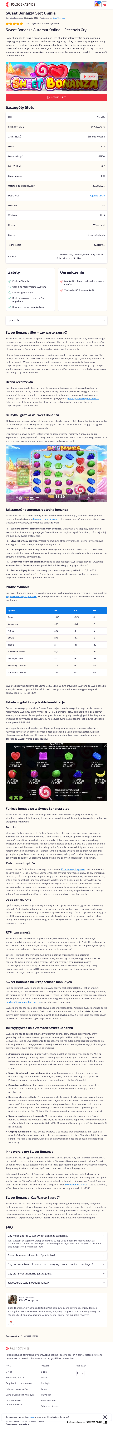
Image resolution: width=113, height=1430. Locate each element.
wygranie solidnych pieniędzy (21, 596)
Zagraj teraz (98, 1426)
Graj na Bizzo (58, 97)
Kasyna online (12, 1336)
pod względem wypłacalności (83, 398)
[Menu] (104, 4)
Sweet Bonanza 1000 (76, 1185)
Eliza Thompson (59, 18)
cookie (31, 1417)
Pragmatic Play (97, 196)
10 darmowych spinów (73, 869)
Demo (91, 76)
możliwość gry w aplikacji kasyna (23, 1002)
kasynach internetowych (46, 519)
